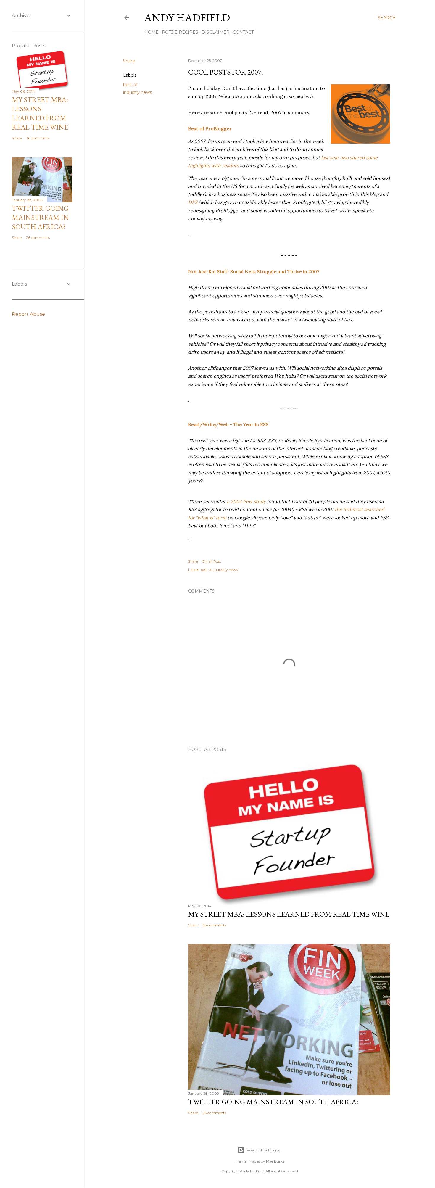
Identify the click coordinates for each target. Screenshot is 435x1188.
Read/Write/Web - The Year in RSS (228, 424)
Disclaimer (216, 32)
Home (151, 32)
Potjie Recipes (180, 32)
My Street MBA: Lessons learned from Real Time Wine (288, 914)
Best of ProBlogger (210, 128)
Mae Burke (275, 1161)
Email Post (211, 561)
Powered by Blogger (264, 1150)
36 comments (214, 925)
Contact (243, 32)
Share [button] (129, 61)
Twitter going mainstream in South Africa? (273, 1101)
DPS (192, 202)
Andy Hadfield (187, 18)
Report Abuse (28, 314)
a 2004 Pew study (246, 501)
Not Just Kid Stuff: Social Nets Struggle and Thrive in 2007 (253, 271)
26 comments (214, 1112)
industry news (137, 92)
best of (130, 84)
